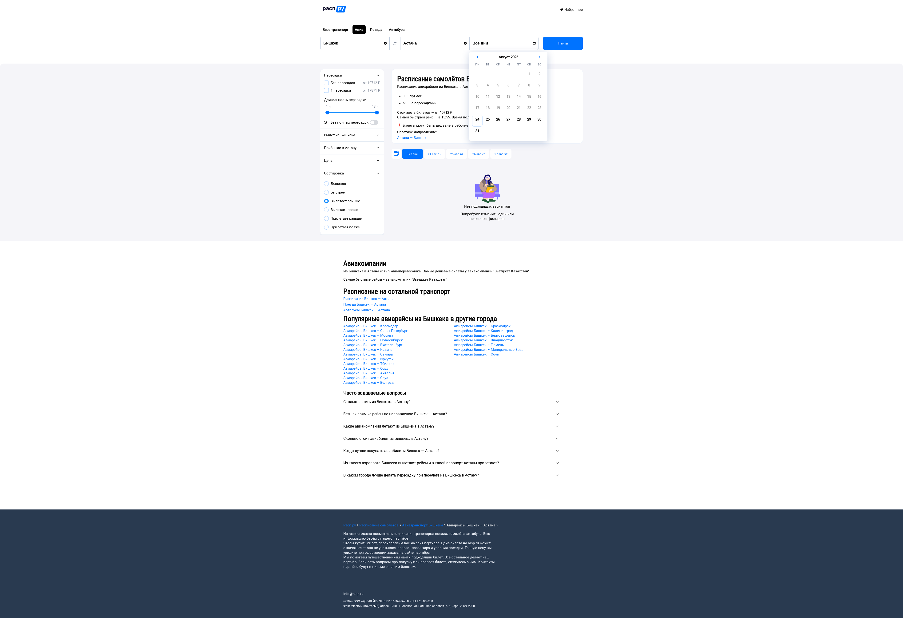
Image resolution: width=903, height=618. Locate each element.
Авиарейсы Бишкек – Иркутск (368, 359)
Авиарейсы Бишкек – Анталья (368, 373)
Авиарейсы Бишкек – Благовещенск (484, 335)
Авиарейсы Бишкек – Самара (368, 354)
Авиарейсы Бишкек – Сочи (476, 354)
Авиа (359, 30)
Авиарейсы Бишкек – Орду (365, 368)
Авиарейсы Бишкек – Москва (368, 335)
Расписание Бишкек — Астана (368, 299)
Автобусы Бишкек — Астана (366, 310)
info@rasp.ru (353, 594)
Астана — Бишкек (411, 138)
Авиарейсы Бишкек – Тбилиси (369, 364)
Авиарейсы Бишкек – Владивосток (483, 340)
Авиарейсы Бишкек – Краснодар (370, 326)
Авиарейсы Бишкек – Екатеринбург (372, 345)
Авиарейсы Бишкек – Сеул (365, 378)
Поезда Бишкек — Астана (364, 304)
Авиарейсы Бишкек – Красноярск (482, 326)
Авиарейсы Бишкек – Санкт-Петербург (375, 331)
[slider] (327, 112)
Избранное (573, 10)
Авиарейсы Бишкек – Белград (368, 382)
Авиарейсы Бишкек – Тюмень (479, 345)
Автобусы (397, 30)
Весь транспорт (335, 30)
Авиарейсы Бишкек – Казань (367, 349)
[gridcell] (529, 75)
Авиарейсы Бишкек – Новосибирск (373, 340)
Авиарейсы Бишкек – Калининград (483, 331)
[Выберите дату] (396, 154)
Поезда (376, 30)
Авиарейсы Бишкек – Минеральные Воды (489, 349)
